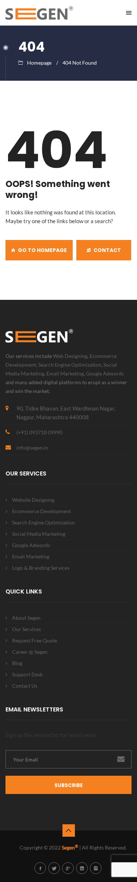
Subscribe (68, 785)
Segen (70, 847)
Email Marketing (65, 373)
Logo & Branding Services (40, 568)
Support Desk (27, 674)
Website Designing (33, 500)
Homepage (39, 63)
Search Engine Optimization (69, 365)
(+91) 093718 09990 (39, 432)
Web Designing (70, 356)
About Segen (26, 618)
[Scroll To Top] (68, 830)
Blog (17, 663)
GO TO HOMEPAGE (42, 250)
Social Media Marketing (38, 534)
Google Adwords (105, 373)
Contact (107, 250)
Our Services (26, 629)
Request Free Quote (34, 640)
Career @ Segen (29, 652)
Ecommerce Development (41, 511)
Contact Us (24, 686)
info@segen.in (32, 447)
